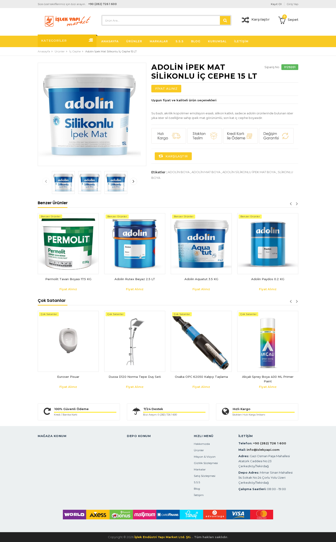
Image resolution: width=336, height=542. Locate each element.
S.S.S (197, 482)
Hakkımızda (202, 443)
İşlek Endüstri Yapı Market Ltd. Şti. (163, 537)
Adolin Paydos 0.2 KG (201, 279)
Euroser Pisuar (68, 376)
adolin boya (178, 172)
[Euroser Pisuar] (68, 341)
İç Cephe (75, 51)
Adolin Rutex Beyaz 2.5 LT (68, 279)
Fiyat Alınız (166, 88)
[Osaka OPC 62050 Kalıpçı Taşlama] (201, 341)
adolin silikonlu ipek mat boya (249, 172)
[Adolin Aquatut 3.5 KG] (134, 243)
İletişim (199, 495)
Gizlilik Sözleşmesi (206, 463)
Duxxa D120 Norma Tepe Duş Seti (135, 376)
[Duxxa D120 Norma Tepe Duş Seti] (134, 341)
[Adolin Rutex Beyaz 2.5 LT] (68, 243)
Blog (197, 488)
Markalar (200, 469)
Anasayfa (44, 51)
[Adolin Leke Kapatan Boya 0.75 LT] (267, 215)
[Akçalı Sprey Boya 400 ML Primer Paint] (267, 341)
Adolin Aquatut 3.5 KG (135, 279)
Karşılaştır (176, 156)
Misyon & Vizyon (205, 456)
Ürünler (60, 51)
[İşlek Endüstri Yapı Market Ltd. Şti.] (68, 21)
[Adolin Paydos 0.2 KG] (201, 243)
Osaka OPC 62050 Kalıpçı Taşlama (201, 376)
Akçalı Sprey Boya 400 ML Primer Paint (267, 379)
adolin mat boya (206, 172)
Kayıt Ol (276, 4)
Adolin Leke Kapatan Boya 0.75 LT (267, 222)
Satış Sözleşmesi (204, 476)
